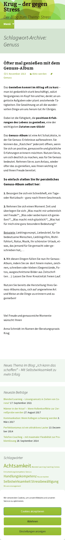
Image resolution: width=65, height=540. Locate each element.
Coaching (49, 467)
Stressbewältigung (44, 481)
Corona (57, 467)
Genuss (29, 472)
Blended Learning (39, 467)
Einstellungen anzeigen (32, 531)
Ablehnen (32, 521)
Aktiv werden (39, 73)
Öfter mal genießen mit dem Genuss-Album (32, 66)
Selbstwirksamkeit (17, 481)
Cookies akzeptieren (32, 511)
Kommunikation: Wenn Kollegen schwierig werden (30, 418)
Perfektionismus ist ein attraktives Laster (26, 427)
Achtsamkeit (17, 465)
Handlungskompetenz (20, 476)
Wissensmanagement (12, 486)
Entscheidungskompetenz (14, 472)
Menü (7, 24)
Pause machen (43, 477)
